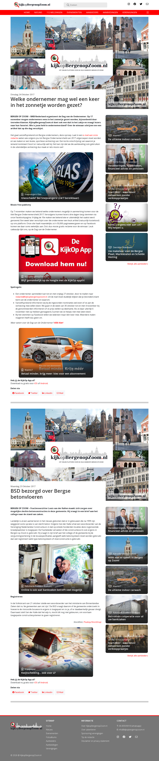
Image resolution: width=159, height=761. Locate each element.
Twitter (34, 393)
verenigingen (129, 12)
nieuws (38, 12)
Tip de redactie (87, 737)
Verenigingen (51, 748)
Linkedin (48, 393)
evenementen (74, 12)
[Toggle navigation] (147, 12)
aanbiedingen (110, 12)
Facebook (19, 393)
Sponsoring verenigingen (92, 733)
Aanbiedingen (52, 744)
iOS (35, 383)
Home (48, 726)
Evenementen (52, 733)
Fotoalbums (51, 737)
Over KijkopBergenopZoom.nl (94, 726)
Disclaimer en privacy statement (95, 741)
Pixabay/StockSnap (92, 622)
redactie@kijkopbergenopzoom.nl (31, 296)
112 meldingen (54, 12)
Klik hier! (58, 322)
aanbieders (92, 12)
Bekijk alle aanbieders (137, 263)
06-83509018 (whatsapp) (130, 726)
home (27, 12)
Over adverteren (88, 729)
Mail (61, 393)
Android (44, 383)
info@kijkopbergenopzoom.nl (131, 729)
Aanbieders (51, 741)
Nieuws (49, 729)
